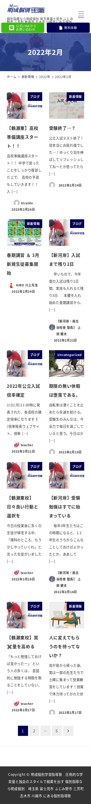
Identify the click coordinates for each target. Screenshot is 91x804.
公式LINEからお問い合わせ (26, 28)
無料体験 (70, 27)
